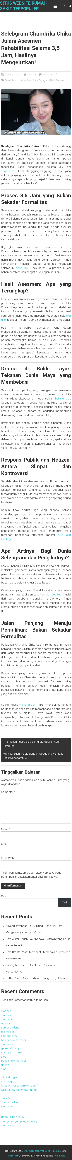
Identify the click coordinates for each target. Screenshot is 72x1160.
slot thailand (8, 1044)
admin (30, 74)
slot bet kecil (54, 594)
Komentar (8, 792)
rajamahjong (8, 1031)
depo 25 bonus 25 (12, 1117)
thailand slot (62, 398)
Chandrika (26, 80)
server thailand (10, 1027)
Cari (3, 896)
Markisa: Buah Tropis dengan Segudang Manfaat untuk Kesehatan (33, 756)
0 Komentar (48, 74)
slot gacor (7, 1019)
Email (5, 843)
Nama (5, 829)
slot (3, 1056)
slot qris (6, 1015)
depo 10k (22, 268)
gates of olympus (12, 1048)
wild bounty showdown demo (19, 1089)
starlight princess (12, 1052)
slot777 (5, 1098)
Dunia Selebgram (40, 80)
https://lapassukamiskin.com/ (19, 1085)
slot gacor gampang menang (19, 1121)
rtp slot (5, 1023)
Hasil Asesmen (57, 80)
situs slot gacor (10, 1077)
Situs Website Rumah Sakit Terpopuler (42, 1151)
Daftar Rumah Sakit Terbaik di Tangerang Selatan (36, 978)
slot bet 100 (8, 1011)
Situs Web (7, 858)
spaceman (7, 171)
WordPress (60, 1155)
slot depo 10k (9, 1036)
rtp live (5, 1065)
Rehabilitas (10, 80)
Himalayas (11, 1155)
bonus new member (13, 1040)
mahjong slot (27, 704)
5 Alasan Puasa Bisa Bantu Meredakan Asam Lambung (32, 744)
